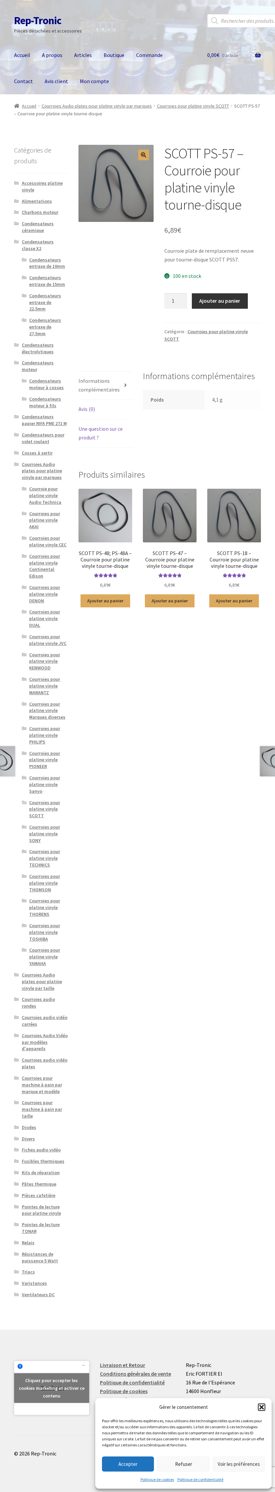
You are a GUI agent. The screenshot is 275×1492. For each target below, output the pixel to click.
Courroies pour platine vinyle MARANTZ (44, 686)
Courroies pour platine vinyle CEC (47, 541)
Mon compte (94, 81)
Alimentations (37, 201)
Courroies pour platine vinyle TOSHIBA (44, 932)
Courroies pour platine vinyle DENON (44, 594)
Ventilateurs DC (38, 1295)
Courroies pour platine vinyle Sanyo (44, 784)
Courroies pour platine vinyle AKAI (44, 520)
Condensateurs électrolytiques (38, 348)
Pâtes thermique (39, 1184)
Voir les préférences (239, 1464)
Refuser (183, 1464)
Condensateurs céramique (38, 227)
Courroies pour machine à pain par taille (42, 1109)
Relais (28, 1243)
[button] (261, 1407)
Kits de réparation (41, 1173)
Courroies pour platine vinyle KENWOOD (44, 661)
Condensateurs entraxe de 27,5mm (45, 327)
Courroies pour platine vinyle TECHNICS (44, 858)
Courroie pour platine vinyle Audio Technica (45, 495)
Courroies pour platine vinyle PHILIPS (44, 735)
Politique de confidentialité (200, 1479)
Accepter (128, 1464)
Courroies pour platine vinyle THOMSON (44, 883)
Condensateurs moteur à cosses (46, 384)
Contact (23, 81)
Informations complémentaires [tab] (99, 385)
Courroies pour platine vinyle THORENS (44, 907)
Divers (28, 1139)
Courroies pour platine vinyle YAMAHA (44, 956)
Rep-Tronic (37, 20)
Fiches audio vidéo (41, 1150)
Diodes (29, 1127)
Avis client (56, 81)
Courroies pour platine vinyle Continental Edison (44, 566)
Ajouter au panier (219, 300)
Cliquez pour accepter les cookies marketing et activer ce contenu (52, 1387)
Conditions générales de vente (135, 1373)
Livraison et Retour (122, 1365)
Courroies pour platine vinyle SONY (44, 833)
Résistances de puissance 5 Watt (40, 1257)
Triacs (28, 1272)
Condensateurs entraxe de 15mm (47, 281)
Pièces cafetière (38, 1195)
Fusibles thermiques (43, 1161)
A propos (52, 55)
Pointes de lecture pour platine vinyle (41, 1210)
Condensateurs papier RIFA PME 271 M (44, 420)
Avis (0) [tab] (86, 409)
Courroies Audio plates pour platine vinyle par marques (97, 106)
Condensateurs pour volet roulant (43, 438)
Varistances (34, 1283)
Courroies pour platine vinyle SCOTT (193, 106)
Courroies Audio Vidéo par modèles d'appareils (45, 1042)
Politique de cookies (157, 1479)
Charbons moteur (40, 212)
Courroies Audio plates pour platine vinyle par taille (42, 981)
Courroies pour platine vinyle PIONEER (44, 760)
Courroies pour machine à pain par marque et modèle (42, 1084)
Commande (149, 55)
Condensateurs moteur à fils (45, 402)
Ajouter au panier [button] (105, 601)
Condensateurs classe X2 (38, 245)
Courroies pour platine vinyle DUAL (44, 618)
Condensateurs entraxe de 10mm (47, 263)
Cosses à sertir (37, 453)
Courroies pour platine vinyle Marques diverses (47, 710)
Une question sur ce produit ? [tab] (100, 433)
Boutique (114, 55)
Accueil (22, 55)
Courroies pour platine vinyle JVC (47, 640)
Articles (83, 55)
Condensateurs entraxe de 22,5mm (45, 302)
